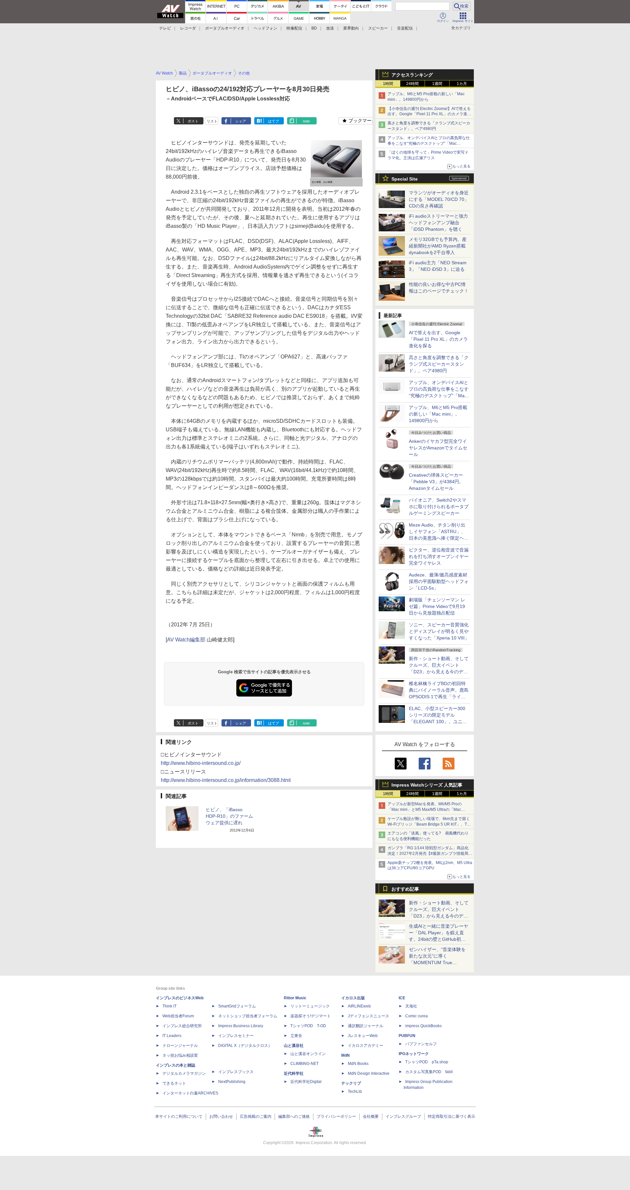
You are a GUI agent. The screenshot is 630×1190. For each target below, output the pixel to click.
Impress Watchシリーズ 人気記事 (426, 785)
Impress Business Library (240, 1026)
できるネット (174, 1083)
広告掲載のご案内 (255, 1116)
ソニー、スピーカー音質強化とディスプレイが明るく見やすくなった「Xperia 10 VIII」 (439, 631)
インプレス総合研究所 (182, 1026)
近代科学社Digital (306, 1081)
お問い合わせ (221, 1116)
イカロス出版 (353, 998)
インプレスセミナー (236, 1035)
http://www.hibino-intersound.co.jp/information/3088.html (226, 780)
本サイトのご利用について (178, 1116)
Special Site (404, 179)
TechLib (355, 1091)
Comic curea (416, 1016)
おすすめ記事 (405, 889)
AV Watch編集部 (186, 639)
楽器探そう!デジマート (310, 1016)
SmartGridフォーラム (237, 1006)
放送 (330, 28)
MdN (345, 1055)
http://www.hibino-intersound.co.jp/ (201, 763)
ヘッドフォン (265, 28)
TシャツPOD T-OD (308, 1026)
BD (314, 28)
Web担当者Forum (178, 1016)
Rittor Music (295, 998)
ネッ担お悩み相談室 (180, 1055)
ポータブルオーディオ (224, 28)
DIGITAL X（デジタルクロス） (245, 1045)
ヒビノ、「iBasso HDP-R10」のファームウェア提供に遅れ (229, 816)
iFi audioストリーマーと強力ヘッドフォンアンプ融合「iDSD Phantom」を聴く (438, 222)
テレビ (165, 28)
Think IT (169, 1006)
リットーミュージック (310, 1006)
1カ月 (462, 83)
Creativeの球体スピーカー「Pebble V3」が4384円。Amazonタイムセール (436, 481)
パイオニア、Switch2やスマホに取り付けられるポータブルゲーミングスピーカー (439, 506)
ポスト (193, 121)
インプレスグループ (403, 1116)
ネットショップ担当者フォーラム (247, 1016)
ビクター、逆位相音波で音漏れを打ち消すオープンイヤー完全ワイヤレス (439, 556)
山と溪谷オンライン (308, 1053)
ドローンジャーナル (180, 1045)
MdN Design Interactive (368, 1073)
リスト (212, 121)
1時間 (388, 83)
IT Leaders (171, 1035)
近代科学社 (294, 1073)
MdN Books (358, 1063)
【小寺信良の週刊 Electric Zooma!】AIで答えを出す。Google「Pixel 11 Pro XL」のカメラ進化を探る (429, 114)
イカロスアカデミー (365, 1045)
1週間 (437, 83)
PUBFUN (407, 1035)
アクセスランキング (412, 74)
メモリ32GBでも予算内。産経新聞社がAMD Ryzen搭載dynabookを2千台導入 (438, 246)
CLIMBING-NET (304, 1063)
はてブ (273, 121)
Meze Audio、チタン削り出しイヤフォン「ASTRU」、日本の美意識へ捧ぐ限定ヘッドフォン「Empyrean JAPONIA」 (439, 538)
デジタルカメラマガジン (184, 1073)
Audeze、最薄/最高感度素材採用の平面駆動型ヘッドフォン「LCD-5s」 (439, 581)
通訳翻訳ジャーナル (365, 1026)
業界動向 (351, 28)
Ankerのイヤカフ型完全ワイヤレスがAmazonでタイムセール (438, 448)
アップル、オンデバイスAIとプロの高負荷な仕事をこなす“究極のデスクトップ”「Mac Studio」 (429, 143)
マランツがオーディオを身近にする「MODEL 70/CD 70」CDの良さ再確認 (439, 199)
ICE (402, 998)
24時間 (412, 83)
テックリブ (351, 1083)
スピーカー (378, 28)
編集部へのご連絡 (294, 1116)
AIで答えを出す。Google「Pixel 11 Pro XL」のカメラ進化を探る (438, 339)
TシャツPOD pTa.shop (426, 1062)
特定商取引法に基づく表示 (451, 1116)
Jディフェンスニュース (368, 1016)
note (306, 121)
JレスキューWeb (363, 1035)
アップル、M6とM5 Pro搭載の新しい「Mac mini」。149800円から (438, 414)
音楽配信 (405, 28)
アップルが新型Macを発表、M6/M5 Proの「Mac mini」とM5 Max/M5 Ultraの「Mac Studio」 (425, 809)
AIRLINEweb (359, 1006)
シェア (240, 121)
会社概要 (371, 1116)
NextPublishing (231, 1081)
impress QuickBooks (423, 1026)
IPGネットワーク (414, 1053)
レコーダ (188, 28)
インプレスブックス (236, 1072)
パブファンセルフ (421, 1044)
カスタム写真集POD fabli (429, 1072)
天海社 (411, 1006)
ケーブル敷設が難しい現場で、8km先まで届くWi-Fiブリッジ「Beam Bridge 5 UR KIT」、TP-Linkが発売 (429, 824)
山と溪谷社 (294, 1045)
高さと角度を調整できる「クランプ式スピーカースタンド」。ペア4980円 (439, 364)
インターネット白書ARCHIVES (190, 1093)
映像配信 (294, 28)
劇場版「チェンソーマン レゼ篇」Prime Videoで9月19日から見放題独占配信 (437, 606)
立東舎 (296, 1035)
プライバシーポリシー (336, 1116)
